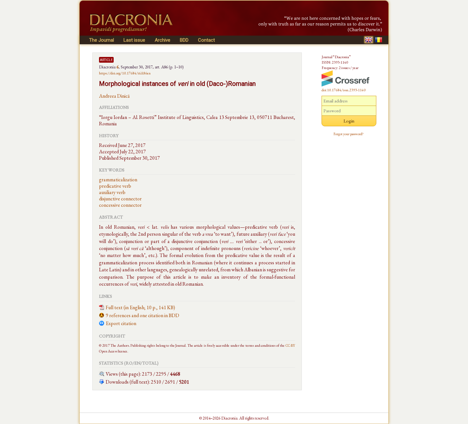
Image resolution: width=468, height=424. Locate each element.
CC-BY (290, 345)
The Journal (101, 40)
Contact (206, 40)
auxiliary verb (112, 192)
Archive (162, 40)
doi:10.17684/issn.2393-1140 (343, 90)
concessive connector (120, 205)
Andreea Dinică (114, 96)
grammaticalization (118, 179)
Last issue (134, 40)
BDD (184, 40)
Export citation (121, 323)
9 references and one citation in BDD (142, 315)
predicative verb (115, 186)
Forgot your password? (349, 134)
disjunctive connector (120, 198)
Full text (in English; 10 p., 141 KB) (140, 307)
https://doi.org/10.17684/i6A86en (125, 73)
